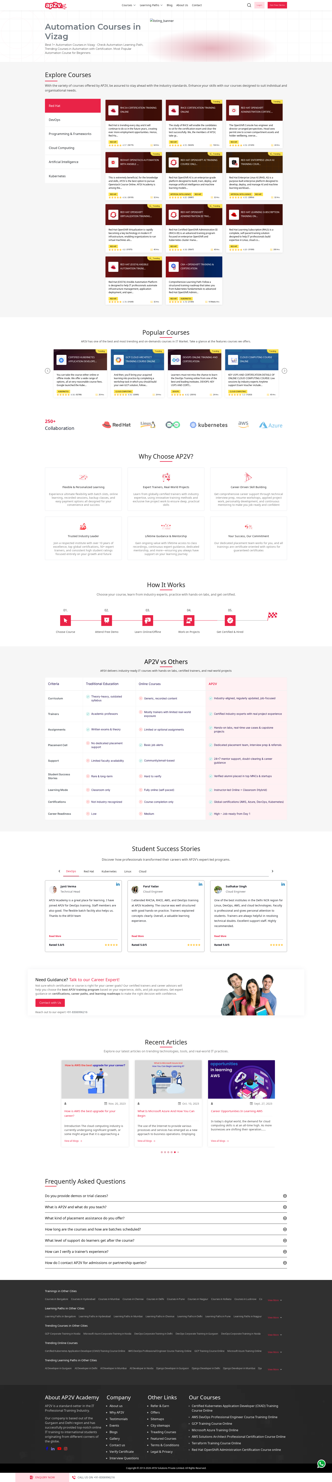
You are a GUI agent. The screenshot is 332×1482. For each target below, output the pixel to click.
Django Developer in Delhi (206, 1368)
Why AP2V (117, 1412)
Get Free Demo (277, 5)
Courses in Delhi (155, 1299)
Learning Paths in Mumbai (128, 1316)
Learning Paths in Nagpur (248, 1316)
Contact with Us (50, 1002)
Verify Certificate (122, 1452)
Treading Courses (163, 1432)
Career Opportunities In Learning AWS (163, 1111)
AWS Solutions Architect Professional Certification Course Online (239, 1437)
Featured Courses (163, 1438)
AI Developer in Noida (141, 1368)
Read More (55, 936)
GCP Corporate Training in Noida (62, 1333)
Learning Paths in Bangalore (60, 1316)
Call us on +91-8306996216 (96, 1477)
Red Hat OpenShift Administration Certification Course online (236, 1450)
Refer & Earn (160, 1406)
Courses (127, 5)
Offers (155, 1412)
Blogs (114, 1432)
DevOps (71, 871)
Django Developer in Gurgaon (172, 1368)
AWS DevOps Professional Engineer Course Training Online (160, 1351)
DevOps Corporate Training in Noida (241, 1333)
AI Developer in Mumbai (113, 1368)
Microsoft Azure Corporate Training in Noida (107, 1333)
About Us (182, 5)
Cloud (142, 871)
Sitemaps (157, 1419)
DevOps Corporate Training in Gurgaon (197, 1333)
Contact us (117, 1445)
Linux (127, 871)
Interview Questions (124, 1458)
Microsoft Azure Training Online (244, 1351)
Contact (197, 5)
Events (114, 1425)
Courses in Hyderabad (83, 1299)
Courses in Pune (176, 1299)
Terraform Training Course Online (216, 1443)
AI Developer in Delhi (86, 1368)
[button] (47, 371)
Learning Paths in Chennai (160, 1316)
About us (116, 1406)
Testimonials (119, 1419)
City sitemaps (160, 1425)
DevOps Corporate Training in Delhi (153, 1333)
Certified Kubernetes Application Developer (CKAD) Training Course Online (85, 1351)
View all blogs (71, 1140)
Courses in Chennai (133, 1299)
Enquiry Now (45, 1477)
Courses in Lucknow (245, 1299)
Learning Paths (149, 5)
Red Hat (89, 871)
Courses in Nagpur (198, 1299)
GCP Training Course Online (209, 1351)
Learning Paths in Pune (218, 1316)
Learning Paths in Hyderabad (95, 1316)
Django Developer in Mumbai (239, 1368)
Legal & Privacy (162, 1452)
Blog (170, 5)
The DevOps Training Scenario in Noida (237, 1111)
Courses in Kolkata (221, 1299)
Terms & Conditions (165, 1445)
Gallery (115, 1438)
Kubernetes (109, 871)
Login (259, 5)
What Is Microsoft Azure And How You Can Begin (92, 1113)
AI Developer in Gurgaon (58, 1368)
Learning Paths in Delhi (189, 1316)
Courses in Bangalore (56, 1299)
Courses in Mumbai (109, 1299)
